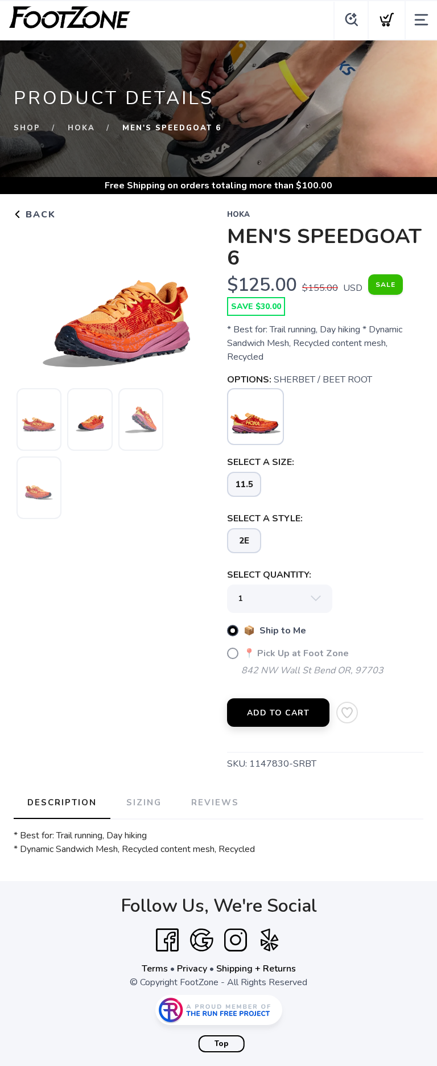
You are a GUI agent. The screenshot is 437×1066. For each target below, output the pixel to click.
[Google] (201, 940)
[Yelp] (270, 940)
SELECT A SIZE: (260, 462)
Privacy (192, 968)
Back (39, 214)
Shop (27, 128)
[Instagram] (235, 940)
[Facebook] (167, 940)
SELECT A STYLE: (265, 518)
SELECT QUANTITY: (269, 575)
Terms (155, 968)
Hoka (81, 128)
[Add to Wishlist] (347, 712)
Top (222, 1044)
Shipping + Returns (256, 968)
